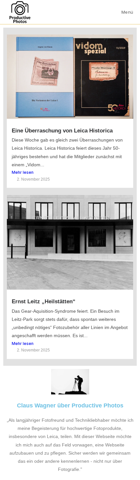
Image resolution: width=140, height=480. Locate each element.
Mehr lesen (23, 172)
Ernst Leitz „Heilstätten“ (44, 301)
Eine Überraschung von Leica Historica (62, 131)
